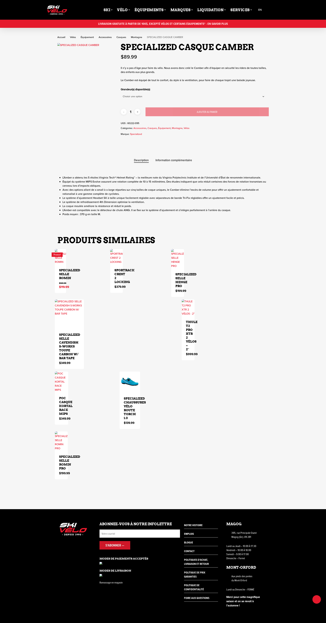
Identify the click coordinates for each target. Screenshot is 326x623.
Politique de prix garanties (194, 575)
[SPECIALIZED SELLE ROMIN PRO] (61, 440)
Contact (189, 551)
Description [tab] (141, 160)
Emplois (189, 534)
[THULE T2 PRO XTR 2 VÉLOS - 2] (188, 307)
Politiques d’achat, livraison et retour (196, 562)
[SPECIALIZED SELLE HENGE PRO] (177, 258)
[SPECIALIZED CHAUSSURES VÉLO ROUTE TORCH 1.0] (130, 382)
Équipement (87, 37)
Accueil (61, 37)
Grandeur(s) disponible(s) (135, 89)
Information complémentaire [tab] (174, 160)
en (260, 10)
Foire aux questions (196, 598)
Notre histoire (193, 525)
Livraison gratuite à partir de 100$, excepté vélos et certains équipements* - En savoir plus (163, 24)
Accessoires (105, 37)
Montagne (136, 37)
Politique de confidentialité (194, 587)
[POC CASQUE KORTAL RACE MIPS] (61, 382)
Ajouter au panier (207, 112)
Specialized (136, 134)
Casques (121, 37)
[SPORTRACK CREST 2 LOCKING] (116, 256)
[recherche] (270, 10)
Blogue (188, 542)
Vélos (73, 37)
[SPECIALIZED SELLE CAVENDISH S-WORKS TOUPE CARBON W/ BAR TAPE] (69, 313)
